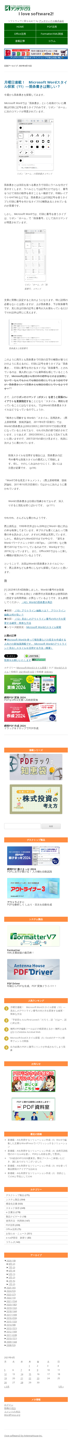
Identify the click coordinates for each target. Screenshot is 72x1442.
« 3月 (6, 1386)
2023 (11, 1294)
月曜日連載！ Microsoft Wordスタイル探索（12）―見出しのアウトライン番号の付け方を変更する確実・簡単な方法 (37, 1010)
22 (30, 1378)
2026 (11, 1260)
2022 (11, 1297)
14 (22, 1374)
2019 (11, 1308)
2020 (11, 1304)
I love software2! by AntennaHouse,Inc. (23, 1435)
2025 (11, 1287)
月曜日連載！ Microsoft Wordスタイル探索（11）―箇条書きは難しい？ (35, 84)
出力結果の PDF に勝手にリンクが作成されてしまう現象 (37, 1048)
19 (5, 1378)
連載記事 (20, 41)
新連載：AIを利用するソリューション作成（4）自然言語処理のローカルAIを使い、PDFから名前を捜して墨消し (38, 1152)
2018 (11, 1311)
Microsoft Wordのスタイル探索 (43, 627)
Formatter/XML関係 (52, 33)
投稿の (10, 1408)
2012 (11, 1331)
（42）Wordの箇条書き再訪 (36, 602)
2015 (11, 1321)
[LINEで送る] (32, 656)
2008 (11, 1345)
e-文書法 (10, 1212)
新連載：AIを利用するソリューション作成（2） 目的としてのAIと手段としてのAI (37, 1175)
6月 (12, 1270)
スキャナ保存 (13, 1208)
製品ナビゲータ (14, 1216)
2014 (11, 1324)
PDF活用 (52, 26)
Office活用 (20, 33)
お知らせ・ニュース (16, 1233)
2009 (11, 1341)
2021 (11, 1301)
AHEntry (48, 671)
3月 (12, 1277)
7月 (12, 1267)
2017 (11, 1314)
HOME (20, 26)
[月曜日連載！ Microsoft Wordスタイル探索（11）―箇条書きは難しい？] (35, 169)
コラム (52, 41)
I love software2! (36, 13)
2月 (12, 1280)
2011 (11, 1335)
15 (30, 1374)
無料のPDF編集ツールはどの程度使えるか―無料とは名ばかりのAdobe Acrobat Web (38, 1030)
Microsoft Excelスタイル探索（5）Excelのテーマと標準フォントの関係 (37, 1039)
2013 (11, 1328)
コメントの (12, 1411)
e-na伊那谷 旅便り (16, 1237)
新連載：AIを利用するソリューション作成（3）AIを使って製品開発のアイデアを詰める (37, 1167)
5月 (12, 1274)
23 (38, 1378)
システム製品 (13, 1199)
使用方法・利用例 (15, 1220)
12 (5, 1374)
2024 (11, 1291)
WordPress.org (12, 1414)
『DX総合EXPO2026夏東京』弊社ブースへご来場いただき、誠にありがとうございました (36, 1160)
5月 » (61, 1386)
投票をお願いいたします (17, 660)
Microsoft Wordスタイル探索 (31, 667)
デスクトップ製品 (15, 1195)
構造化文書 (11, 1203)
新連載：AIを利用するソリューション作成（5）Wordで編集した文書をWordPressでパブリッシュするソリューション (37, 1143)
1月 (12, 1284)
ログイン (8, 1404)
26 (5, 1382)
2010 (11, 1338)
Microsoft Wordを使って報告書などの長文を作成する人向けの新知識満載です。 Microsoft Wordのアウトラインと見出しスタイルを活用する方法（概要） (35, 644)
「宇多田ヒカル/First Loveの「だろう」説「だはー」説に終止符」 (38, 1021)
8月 (12, 1263)
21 (22, 1378)
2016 (11, 1318)
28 (22, 1382)
